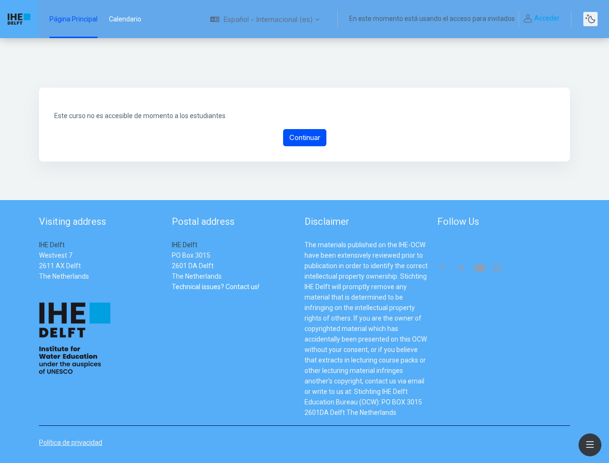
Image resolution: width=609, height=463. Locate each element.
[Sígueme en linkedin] (460, 268)
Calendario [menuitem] (125, 19)
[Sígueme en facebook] (442, 268)
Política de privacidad (70, 442)
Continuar (304, 137)
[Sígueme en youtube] (479, 268)
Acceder (547, 18)
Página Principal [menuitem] (73, 19)
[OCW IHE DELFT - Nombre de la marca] (19, 19)
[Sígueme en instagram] (497, 268)
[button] (264, 19)
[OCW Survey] (172, 297)
